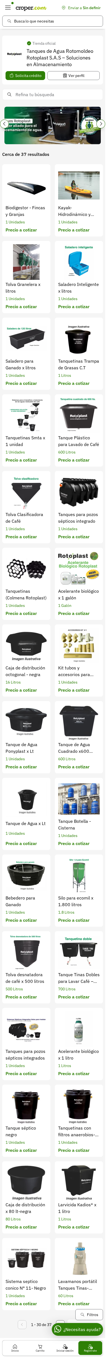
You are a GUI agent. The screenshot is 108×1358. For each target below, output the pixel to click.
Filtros (92, 1314)
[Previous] (4, 123)
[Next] (100, 123)
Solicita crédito (28, 75)
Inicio (15, 1350)
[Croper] (31, 7)
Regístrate (90, 1350)
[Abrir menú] (7, 7)
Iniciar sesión (65, 1350)
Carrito (40, 1350)
